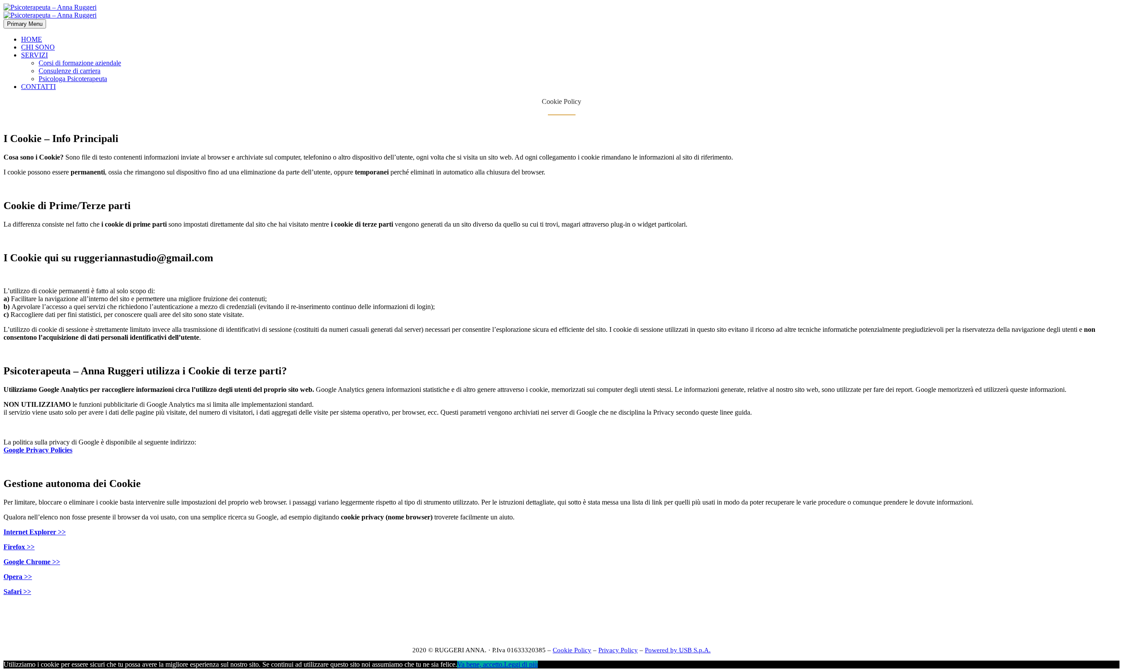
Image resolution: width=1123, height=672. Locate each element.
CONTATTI (38, 86)
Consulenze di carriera (69, 71)
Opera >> (18, 576)
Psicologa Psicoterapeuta (73, 78)
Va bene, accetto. (480, 664)
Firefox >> (19, 547)
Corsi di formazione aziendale (80, 63)
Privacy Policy (618, 650)
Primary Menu (25, 24)
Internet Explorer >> (35, 532)
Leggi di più (521, 664)
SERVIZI (34, 55)
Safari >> (17, 591)
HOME (31, 39)
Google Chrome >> (32, 561)
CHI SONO (38, 47)
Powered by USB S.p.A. (678, 650)
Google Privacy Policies (38, 450)
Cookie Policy (572, 650)
